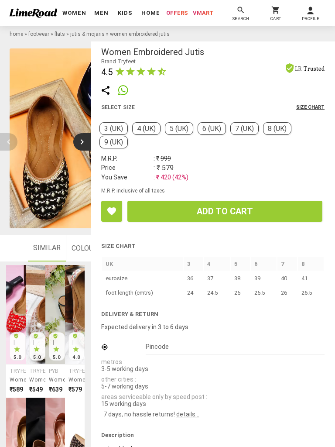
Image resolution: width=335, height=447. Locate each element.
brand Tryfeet (118, 61)
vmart (203, 13)
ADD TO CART (225, 211)
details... (187, 414)
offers (177, 13)
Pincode (157, 347)
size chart (310, 107)
